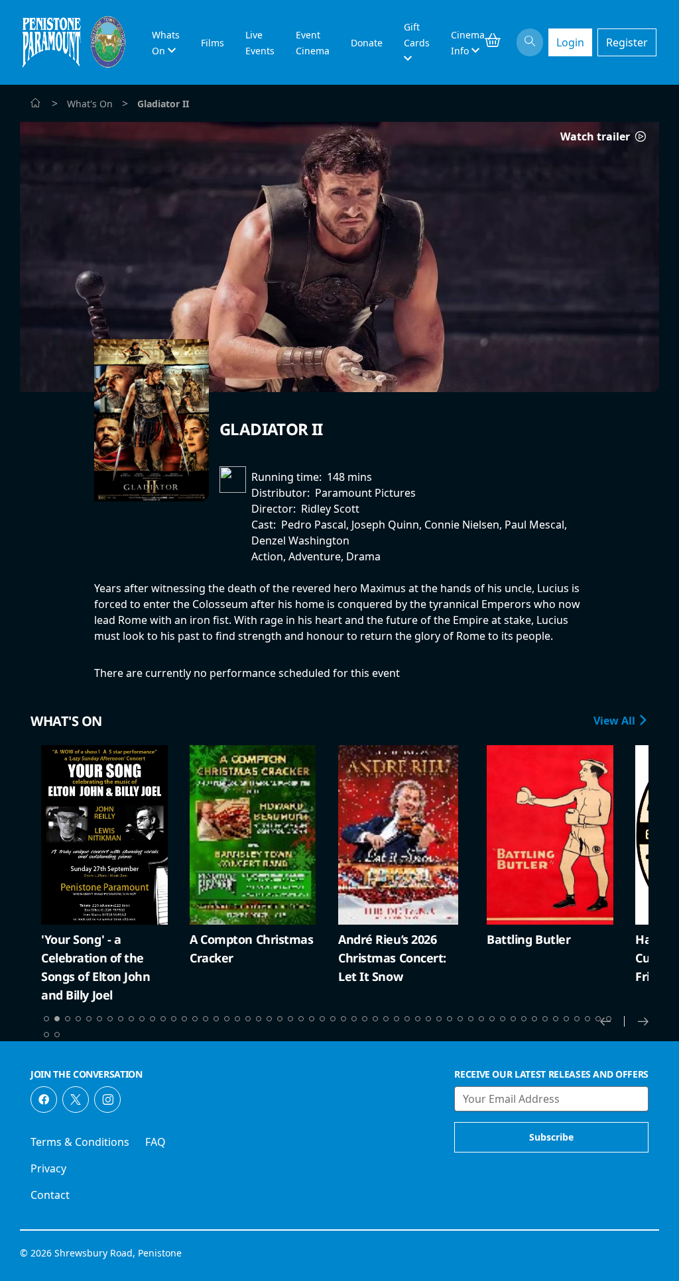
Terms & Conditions (80, 1142)
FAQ (155, 1142)
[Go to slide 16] (205, 1018)
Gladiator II (271, 429)
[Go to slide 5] (89, 1018)
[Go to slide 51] (577, 1018)
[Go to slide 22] (269, 1018)
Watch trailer (596, 136)
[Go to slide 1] (46, 1018)
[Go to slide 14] (184, 1018)
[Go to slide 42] (481, 1018)
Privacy (48, 1168)
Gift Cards (417, 35)
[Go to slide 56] (57, 1034)
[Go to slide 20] (248, 1018)
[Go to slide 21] (258, 1018)
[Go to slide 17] (216, 1018)
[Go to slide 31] (364, 1018)
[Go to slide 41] (470, 1018)
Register (627, 42)
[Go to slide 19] (237, 1018)
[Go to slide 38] (439, 1018)
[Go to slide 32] (375, 1018)
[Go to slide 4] (78, 1018)
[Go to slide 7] (110, 1018)
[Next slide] (643, 1021)
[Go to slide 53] (598, 1018)
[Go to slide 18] (226, 1018)
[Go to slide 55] (46, 1034)
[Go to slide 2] (57, 1018)
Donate (367, 42)
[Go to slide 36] (417, 1018)
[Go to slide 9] (131, 1018)
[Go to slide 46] (523, 1018)
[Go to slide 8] (120, 1018)
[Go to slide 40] (460, 1018)
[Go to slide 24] (290, 1018)
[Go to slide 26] (311, 1018)
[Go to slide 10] (142, 1018)
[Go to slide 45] (513, 1018)
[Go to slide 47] (534, 1018)
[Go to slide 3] (67, 1018)
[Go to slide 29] (343, 1018)
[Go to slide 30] (354, 1018)
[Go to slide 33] (386, 1018)
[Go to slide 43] (492, 1018)
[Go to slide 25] (301, 1018)
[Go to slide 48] (545, 1018)
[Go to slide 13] (173, 1018)
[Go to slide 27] (322, 1018)
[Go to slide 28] (333, 1018)
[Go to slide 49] (555, 1018)
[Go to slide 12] (163, 1018)
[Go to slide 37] (428, 1018)
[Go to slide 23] (279, 1018)
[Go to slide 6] (99, 1018)
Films (212, 42)
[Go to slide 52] (587, 1018)
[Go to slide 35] (407, 1018)
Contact (50, 1195)
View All (615, 720)
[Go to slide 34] (396, 1018)
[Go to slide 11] (152, 1018)
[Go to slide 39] (449, 1018)
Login (570, 42)
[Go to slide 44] (502, 1018)
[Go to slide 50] (566, 1018)
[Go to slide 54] (608, 1018)
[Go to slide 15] (195, 1018)
